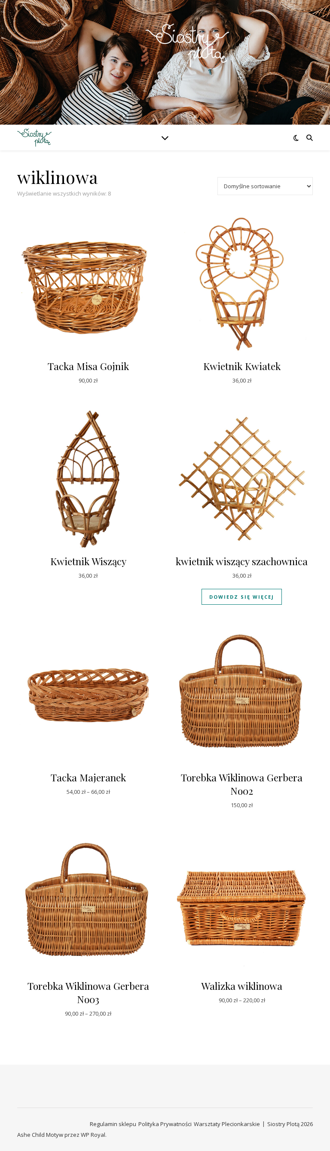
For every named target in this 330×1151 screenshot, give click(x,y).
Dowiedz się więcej (241, 597)
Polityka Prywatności (165, 1124)
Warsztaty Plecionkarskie (227, 1124)
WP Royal (93, 1135)
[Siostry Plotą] (165, 57)
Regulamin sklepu (113, 1124)
